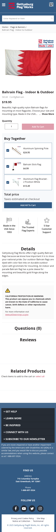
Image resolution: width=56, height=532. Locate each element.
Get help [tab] (11, 411)
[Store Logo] (21, 6)
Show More (48, 113)
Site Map (41, 518)
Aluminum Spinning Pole (35, 148)
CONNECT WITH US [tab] (17, 432)
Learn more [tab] (13, 418)
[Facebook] (16, 508)
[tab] (28, 248)
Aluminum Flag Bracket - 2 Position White (35, 180)
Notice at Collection (21, 521)
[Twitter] (32, 508)
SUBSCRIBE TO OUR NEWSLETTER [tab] (25, 439)
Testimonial (38, 521)
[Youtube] (24, 508)
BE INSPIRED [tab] (13, 425)
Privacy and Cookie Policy (22, 518)
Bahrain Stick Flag (32, 164)
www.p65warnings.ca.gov (16, 314)
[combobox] (28, 18)
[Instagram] (40, 508)
